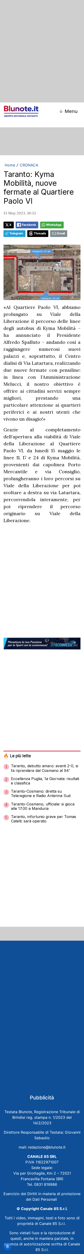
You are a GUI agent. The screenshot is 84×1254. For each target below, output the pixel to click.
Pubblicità (42, 1098)
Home (10, 165)
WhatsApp (53, 224)
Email (61, 233)
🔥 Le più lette (17, 755)
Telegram (16, 233)
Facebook (29, 224)
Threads (40, 233)
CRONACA (29, 165)
